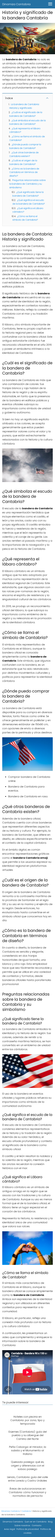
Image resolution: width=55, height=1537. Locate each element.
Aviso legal (9, 1529)
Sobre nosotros (22, 1525)
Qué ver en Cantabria (35, 1521)
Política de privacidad (27, 1529)
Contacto (36, 1525)
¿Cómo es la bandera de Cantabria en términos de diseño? (24, 172)
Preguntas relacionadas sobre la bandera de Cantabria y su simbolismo (27, 184)
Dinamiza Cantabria (16, 4)
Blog (50, 1521)
